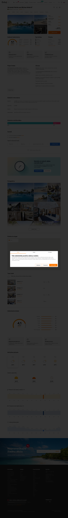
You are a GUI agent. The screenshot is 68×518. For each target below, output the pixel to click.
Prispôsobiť (45, 265)
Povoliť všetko (53, 265)
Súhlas (18, 252)
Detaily (34, 252)
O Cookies (50, 252)
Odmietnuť (38, 265)
